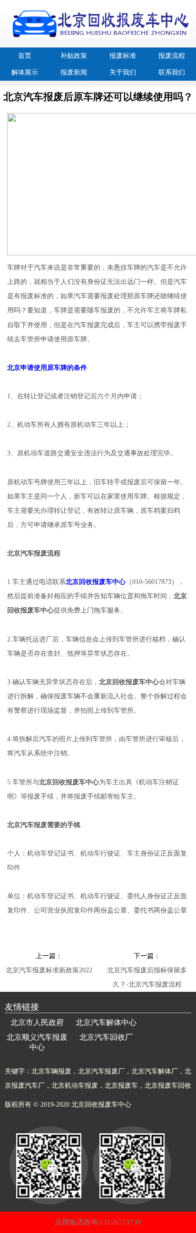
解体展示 (24, 72)
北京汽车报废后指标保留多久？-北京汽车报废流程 (147, 972)
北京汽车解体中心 (106, 1022)
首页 (24, 55)
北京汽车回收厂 (106, 1037)
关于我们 (122, 72)
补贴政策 (73, 55)
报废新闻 (73, 72)
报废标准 (122, 55)
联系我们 (171, 72)
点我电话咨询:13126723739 (98, 1222)
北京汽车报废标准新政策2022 (49, 970)
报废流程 (171, 55)
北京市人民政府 (37, 1022)
